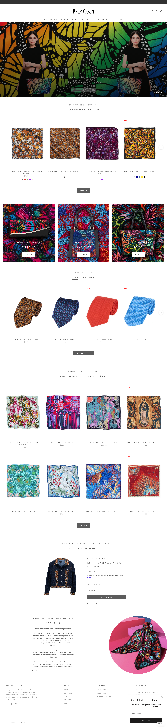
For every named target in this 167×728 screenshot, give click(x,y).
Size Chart (67, 700)
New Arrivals (50, 19)
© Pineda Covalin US (17, 723)
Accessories (101, 19)
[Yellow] (142, 177)
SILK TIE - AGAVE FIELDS (102, 339)
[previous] (6, 147)
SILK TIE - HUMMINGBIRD (64, 339)
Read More (36, 671)
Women (64, 19)
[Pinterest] (99, 584)
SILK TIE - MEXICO (140, 339)
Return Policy (101, 690)
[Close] (162, 697)
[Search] (157, 11)
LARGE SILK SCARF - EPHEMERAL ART (63, 443)
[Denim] (139, 177)
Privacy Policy (101, 693)
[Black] (144, 177)
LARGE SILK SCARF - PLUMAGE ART (144, 511)
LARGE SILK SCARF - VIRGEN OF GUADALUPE (143, 443)
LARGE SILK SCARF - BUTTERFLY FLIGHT (139, 171)
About (66, 690)
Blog (65, 703)
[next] (161, 147)
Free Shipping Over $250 (83, 2)
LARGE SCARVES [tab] (69, 376)
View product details (94, 604)
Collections (117, 19)
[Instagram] (11, 704)
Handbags (85, 19)
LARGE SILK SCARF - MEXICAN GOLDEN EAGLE (103, 511)
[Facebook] (94, 584)
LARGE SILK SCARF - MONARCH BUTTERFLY (64, 171)
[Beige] (32, 179)
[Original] (22, 179)
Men (74, 19)
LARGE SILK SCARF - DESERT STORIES (103, 443)
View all (83, 191)
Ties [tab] (75, 277)
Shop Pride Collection (83, 87)
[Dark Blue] (137, 177)
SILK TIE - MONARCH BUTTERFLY (27, 339)
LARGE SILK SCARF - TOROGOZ (23, 511)
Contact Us (68, 693)
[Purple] (30, 179)
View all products (83, 353)
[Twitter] (96, 584)
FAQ (65, 696)
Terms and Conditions (104, 696)
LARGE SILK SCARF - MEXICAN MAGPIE (63, 511)
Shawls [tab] (89, 277)
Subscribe (146, 720)
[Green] (27, 179)
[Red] (25, 179)
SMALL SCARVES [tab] (97, 376)
